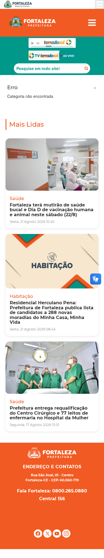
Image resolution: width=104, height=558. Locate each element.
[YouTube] (57, 536)
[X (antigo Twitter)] (48, 536)
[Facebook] (38, 536)
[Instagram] (66, 536)
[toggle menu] (99, 4)
